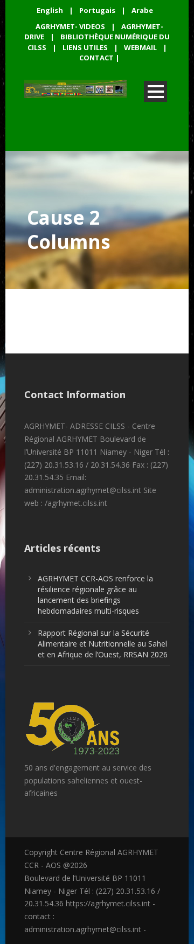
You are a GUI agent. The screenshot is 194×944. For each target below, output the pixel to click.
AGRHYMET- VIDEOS (70, 26)
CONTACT (96, 58)
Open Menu (155, 91)
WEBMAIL (140, 47)
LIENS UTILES (85, 47)
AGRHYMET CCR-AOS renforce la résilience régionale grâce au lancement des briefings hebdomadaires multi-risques (95, 594)
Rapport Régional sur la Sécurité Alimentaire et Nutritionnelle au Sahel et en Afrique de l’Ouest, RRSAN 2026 (103, 644)
